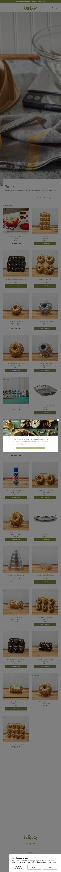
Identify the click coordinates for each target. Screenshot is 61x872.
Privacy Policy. (52, 862)
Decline (50, 867)
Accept (34, 867)
